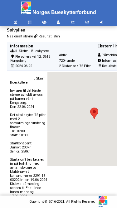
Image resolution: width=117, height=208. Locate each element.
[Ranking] (73, 22)
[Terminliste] (15, 22)
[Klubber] (44, 22)
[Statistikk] (87, 22)
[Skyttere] (59, 22)
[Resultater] (30, 22)
